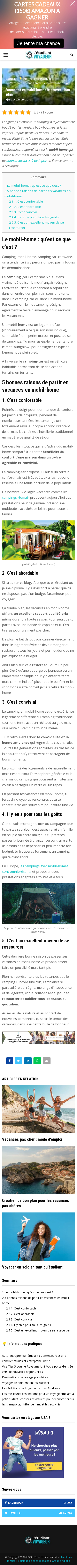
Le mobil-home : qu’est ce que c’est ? (32, 185)
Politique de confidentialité (33, 1561)
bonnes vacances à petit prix (26, 160)
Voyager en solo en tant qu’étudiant (32, 1267)
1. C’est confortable (26, 201)
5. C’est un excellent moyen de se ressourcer (38, 1330)
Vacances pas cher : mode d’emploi (32, 1139)
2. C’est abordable (25, 207)
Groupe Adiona (61, 1561)
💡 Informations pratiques (22, 1343)
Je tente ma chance (38, 43)
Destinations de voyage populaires (25, 1377)
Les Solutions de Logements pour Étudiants (31, 1388)
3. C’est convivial (23, 212)
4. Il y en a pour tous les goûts (34, 217)
